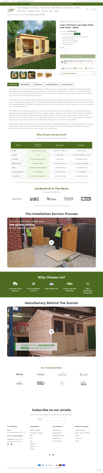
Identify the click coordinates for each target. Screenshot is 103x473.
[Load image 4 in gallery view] (40, 75)
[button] (87, 9)
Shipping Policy (56, 433)
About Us (32, 446)
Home (8, 14)
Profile (77, 441)
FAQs (31, 441)
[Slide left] (8, 75)
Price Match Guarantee (36, 433)
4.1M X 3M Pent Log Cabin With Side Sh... (35, 14)
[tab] (13, 84)
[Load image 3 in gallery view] (31, 75)
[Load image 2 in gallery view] (23, 75)
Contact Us (33, 444)
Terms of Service (57, 441)
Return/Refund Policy (58, 435)
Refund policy (31, 468)
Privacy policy (39, 468)
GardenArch (14, 468)
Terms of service (49, 468)
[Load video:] (51, 243)
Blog (31, 435)
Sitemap (32, 449)
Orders (77, 435)
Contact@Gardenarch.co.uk (26, 1)
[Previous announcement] (7, 4)
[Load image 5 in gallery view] (48, 75)
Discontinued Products (17, 14)
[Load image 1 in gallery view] (14, 75)
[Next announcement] (95, 4)
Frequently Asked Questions (69, 73)
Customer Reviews (35, 430)
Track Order (78, 438)
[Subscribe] (64, 419)
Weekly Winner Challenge (82, 433)
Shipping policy (58, 468)
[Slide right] (54, 75)
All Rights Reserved (22, 468)
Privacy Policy (56, 438)
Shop (31, 438)
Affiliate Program (80, 430)
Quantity (62, 47)
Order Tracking (56, 430)
